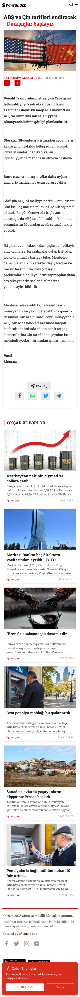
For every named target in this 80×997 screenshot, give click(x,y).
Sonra (60, 987)
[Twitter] (16, 943)
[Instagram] (26, 943)
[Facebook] (6, 943)
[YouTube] (36, 943)
